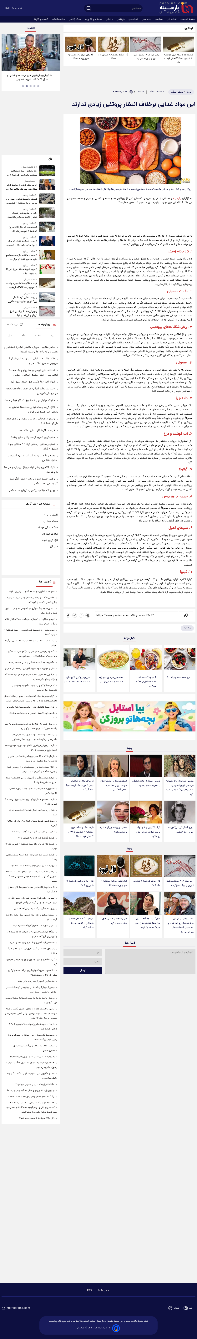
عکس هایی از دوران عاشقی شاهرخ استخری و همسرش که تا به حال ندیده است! (181, 925)
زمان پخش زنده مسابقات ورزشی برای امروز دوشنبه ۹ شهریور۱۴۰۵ (23, 173)
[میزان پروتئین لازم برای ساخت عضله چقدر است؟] (79, 659)
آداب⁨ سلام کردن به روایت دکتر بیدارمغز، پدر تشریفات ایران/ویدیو (22, 187)
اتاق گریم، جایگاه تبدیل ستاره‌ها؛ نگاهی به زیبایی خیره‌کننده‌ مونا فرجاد (147, 923)
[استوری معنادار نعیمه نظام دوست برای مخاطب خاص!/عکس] (113, 766)
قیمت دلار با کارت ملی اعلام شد (37, 430)
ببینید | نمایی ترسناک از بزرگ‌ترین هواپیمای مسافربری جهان (22, 299)
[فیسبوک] (81, 615)
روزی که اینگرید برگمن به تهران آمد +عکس (181, 830)
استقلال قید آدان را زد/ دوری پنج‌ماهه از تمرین (32, 943)
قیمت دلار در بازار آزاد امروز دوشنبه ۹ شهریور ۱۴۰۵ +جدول (23, 229)
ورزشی (110, 19)
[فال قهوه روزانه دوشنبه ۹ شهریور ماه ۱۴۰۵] (80, 44)
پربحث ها (12, 324)
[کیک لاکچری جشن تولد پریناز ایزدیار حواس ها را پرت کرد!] (146, 812)
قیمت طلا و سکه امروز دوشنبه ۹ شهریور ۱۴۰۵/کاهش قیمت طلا (178, 58)
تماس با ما (17, 8)
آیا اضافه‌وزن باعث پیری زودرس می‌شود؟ (34, 1084)
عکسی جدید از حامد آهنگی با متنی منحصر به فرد (146, 783)
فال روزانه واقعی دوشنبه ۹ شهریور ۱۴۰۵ (79, 883)
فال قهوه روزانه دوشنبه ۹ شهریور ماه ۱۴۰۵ (80, 56)
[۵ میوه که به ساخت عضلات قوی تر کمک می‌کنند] (146, 659)
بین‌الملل (147, 19)
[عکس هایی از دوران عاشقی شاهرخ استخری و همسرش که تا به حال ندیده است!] (179, 903)
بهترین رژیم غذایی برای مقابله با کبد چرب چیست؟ (30, 1090)
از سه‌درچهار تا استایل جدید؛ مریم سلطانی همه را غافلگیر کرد (79, 785)
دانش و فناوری (94, 19)
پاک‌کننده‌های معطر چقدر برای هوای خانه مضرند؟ (31, 1097)
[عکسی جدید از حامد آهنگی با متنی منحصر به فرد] (146, 766)
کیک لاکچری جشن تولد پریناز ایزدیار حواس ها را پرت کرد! (147, 832)
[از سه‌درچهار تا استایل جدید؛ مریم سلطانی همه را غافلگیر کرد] (79, 766)
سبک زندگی (75, 19)
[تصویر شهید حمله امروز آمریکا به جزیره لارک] (47, 269)
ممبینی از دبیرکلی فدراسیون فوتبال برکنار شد (33, 832)
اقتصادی (172, 19)
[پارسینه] (174, 8)
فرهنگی (121, 19)
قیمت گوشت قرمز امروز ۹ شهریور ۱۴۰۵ (35, 838)
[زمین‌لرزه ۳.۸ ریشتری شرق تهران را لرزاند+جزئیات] (145, 44)
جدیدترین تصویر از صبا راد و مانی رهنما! (113, 830)
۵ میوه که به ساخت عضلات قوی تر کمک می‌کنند (146, 681)
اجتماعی (134, 19)
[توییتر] (68, 615)
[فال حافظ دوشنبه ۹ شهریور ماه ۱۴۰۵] (113, 44)
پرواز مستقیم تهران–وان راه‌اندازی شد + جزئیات (32, 866)
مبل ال (54, 547)
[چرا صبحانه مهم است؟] (179, 659)
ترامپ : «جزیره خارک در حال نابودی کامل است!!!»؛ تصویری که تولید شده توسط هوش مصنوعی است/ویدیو (21, 243)
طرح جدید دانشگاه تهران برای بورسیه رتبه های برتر (30, 707)
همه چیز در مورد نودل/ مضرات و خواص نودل (111, 679)
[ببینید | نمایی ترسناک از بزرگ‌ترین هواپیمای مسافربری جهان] (47, 298)
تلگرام (176, 1308)
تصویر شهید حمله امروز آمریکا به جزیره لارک (21, 271)
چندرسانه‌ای (59, 19)
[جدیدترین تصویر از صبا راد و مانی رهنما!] (113, 812)
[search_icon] (89, 9)
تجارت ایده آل (50, 534)
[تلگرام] (74, 615)
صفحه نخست (187, 19)
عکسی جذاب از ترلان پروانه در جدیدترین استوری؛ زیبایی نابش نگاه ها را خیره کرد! (180, 787)
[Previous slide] (6, 53)
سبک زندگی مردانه (48, 528)
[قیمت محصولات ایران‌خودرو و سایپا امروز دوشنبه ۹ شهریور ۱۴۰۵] (47, 199)
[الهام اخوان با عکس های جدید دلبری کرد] (113, 903)
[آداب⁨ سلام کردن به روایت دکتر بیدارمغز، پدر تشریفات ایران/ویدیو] (47, 185)
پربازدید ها (44, 324)
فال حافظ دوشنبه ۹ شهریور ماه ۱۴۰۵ (113, 56)
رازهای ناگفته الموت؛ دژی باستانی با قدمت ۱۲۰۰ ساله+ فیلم (80, 923)
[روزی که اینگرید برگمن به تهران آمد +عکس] (179, 812)
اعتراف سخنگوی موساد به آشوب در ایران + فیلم (31, 591)
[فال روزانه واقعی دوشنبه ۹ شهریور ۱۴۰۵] (79, 866)
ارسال (83, 970)
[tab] (38, 86)
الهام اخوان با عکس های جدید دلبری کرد (114, 921)
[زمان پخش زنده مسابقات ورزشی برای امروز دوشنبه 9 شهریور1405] (47, 171)
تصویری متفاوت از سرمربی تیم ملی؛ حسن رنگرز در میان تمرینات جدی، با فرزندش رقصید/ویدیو (21, 257)
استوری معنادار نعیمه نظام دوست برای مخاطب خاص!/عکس (113, 785)
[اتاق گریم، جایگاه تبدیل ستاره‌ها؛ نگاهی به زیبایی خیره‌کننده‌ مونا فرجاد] (146, 903)
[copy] (185, 615)
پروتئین (187, 628)
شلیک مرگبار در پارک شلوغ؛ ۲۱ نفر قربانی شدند (29, 400)
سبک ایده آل (50, 521)
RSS (7, 8)
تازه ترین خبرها (50, 540)
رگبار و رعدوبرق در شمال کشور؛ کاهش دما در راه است (22, 215)
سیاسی (159, 19)
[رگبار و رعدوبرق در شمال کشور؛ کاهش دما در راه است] (47, 213)
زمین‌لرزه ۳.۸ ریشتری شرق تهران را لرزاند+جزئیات (146, 56)
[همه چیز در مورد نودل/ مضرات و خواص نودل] (113, 659)
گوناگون (188, 29)
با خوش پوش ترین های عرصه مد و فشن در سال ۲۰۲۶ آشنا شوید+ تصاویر (29, 78)
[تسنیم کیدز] (129, 718)
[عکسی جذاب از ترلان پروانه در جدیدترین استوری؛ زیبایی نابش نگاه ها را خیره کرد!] (179, 766)
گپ (191, 1308)
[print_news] (87, 615)
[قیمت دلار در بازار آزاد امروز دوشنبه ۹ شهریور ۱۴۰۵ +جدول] (47, 227)
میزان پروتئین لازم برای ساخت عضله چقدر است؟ (76, 679)
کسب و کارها (41, 19)
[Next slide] (55, 53)
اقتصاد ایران (51, 515)
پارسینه (177, 198)
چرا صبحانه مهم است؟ (178, 677)
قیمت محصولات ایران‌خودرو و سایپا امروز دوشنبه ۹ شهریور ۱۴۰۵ (21, 201)
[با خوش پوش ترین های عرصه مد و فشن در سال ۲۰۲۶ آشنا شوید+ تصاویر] (31, 52)
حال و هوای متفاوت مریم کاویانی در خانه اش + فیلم (29, 668)
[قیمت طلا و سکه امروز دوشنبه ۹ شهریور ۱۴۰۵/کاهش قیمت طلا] (178, 44)
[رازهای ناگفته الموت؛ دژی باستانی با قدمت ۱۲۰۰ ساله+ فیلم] (79, 903)
